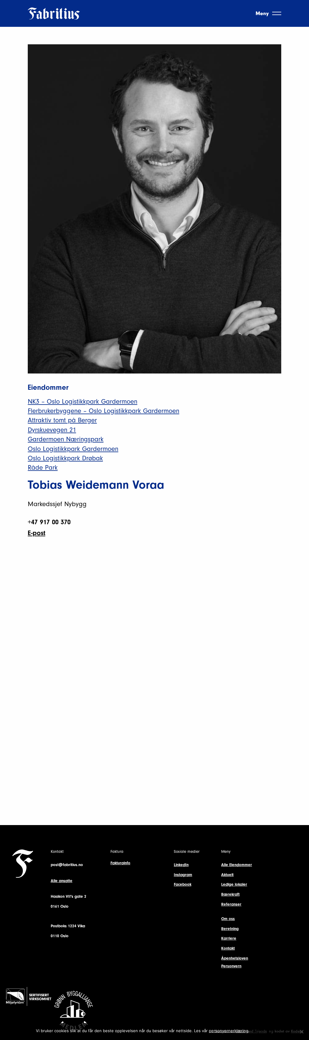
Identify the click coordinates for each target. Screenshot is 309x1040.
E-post (36, 533)
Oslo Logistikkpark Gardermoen (73, 449)
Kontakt (228, 948)
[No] (301, 1032)
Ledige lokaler (234, 884)
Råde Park (43, 467)
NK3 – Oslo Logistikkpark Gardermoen (82, 401)
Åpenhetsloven (234, 958)
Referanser (231, 904)
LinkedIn (181, 864)
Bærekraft (230, 894)
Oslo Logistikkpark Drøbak (65, 458)
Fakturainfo (120, 863)
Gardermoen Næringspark (66, 439)
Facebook (182, 884)
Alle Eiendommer (236, 864)
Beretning (230, 928)
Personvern (231, 966)
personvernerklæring (228, 1030)
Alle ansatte (61, 880)
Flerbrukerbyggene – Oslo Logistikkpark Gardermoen (103, 411)
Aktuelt (227, 874)
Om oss (228, 918)
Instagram (183, 874)
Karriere (228, 938)
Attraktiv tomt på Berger (62, 420)
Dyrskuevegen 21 (52, 430)
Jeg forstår (263, 1031)
